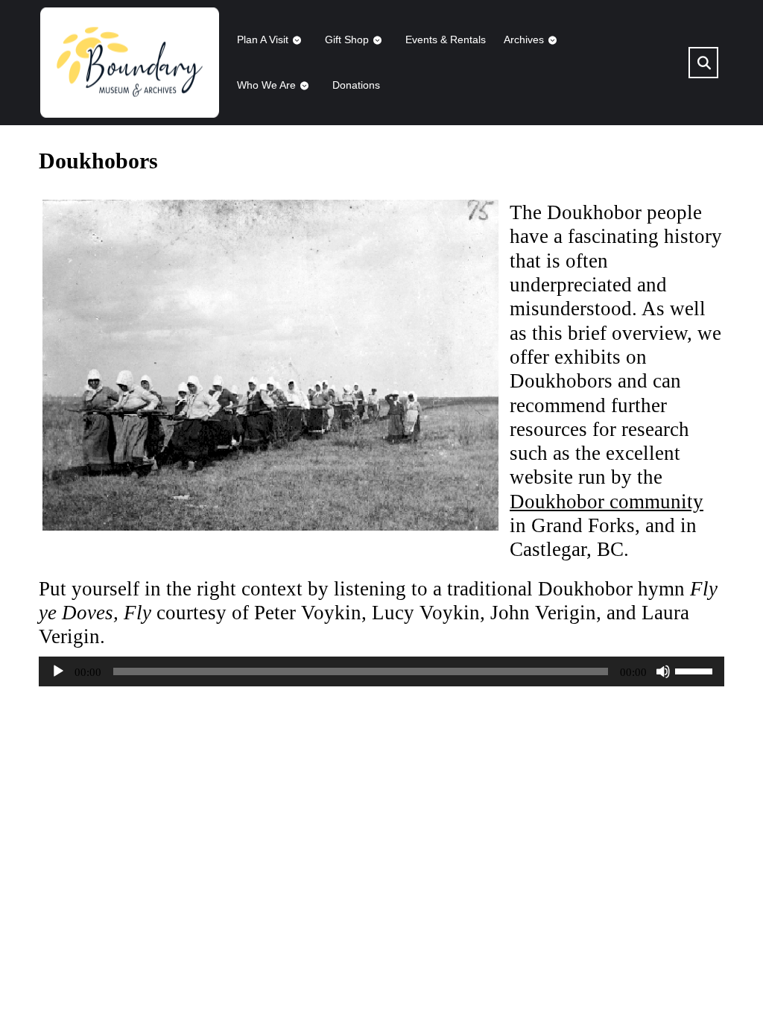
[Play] (58, 671)
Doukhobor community (606, 501)
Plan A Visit (262, 39)
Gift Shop (347, 39)
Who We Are (266, 85)
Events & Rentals (445, 39)
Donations (356, 85)
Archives (524, 39)
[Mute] (663, 671)
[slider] (696, 670)
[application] (381, 671)
